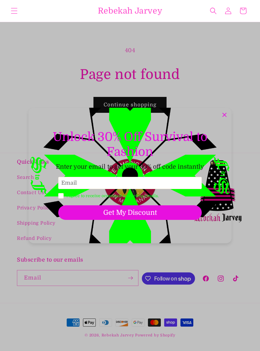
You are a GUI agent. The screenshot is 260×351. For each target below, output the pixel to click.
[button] (14, 10)
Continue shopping (130, 105)
